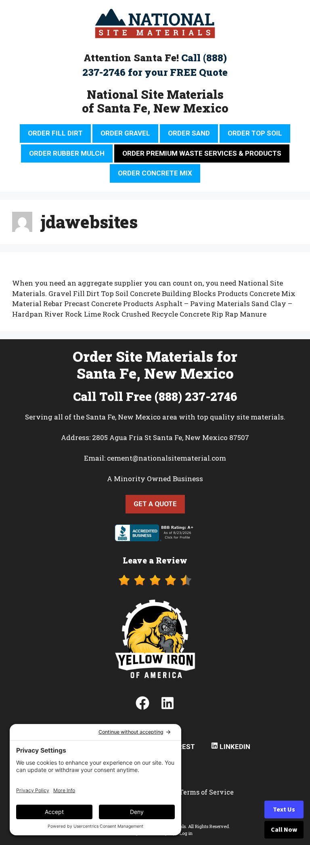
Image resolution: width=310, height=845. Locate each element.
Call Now (284, 829)
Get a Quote (155, 504)
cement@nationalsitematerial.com (166, 458)
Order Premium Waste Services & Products (201, 153)
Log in (186, 833)
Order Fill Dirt (55, 133)
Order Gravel (125, 133)
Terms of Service (206, 792)
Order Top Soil (255, 133)
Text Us (284, 809)
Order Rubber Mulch (67, 153)
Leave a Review (155, 560)
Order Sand (189, 133)
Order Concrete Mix (155, 173)
